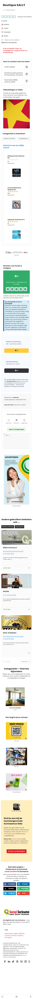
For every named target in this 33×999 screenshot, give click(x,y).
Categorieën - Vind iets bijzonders (16, 670)
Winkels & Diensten (9, 138)
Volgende (24, 661)
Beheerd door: (11, 397)
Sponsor (9, 423)
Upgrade (24, 423)
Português (8, 937)
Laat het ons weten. (15, 405)
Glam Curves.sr (10, 547)
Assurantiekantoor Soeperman (14, 189)
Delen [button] (6, 36)
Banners (16, 423)
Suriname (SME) (9, 554)
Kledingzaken (24, 138)
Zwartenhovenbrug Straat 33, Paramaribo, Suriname (13, 74)
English (15, 933)
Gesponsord (11, 163)
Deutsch (14, 935)
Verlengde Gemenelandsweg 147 (14, 551)
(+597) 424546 (9, 67)
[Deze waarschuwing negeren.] (28, 302)
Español (20, 935)
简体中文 (21, 933)
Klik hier (16, 255)
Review (6, 24)
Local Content (11, 871)
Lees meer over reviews (18, 329)
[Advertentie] (16, 506)
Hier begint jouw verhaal (17, 717)
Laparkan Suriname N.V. (16, 220)
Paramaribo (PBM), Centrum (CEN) (11, 81)
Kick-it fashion (9, 633)
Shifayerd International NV (16, 157)
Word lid (15, 839)
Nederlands (9, 933)
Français (8, 935)
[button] (2, 997)
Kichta (6, 591)
